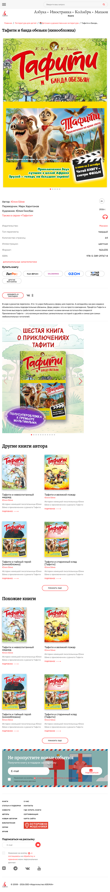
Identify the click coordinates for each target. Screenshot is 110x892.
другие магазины (12, 281)
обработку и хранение (64, 778)
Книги (71, 16)
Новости (6, 810)
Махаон (101, 12)
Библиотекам (8, 823)
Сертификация (31, 814)
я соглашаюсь (43, 778)
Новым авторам (9, 819)
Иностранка (60, 12)
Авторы (5, 814)
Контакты (28, 806)
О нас (26, 801)
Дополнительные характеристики (20, 262)
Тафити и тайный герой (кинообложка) (16, 563)
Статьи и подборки (11, 806)
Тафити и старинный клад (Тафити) (61, 563)
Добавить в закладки (12, 295)
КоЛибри (83, 12)
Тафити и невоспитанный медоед (18, 496)
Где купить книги (32, 810)
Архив (5, 831)
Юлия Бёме (18, 201)
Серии (5, 827)
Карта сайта (30, 819)
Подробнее (7, 511)
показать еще (55, 588)
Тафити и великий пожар (60, 494)
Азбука (40, 12)
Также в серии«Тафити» (17, 215)
